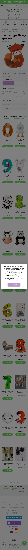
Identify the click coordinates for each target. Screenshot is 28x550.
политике (18, 271)
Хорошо (14, 284)
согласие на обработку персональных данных (12, 276)
